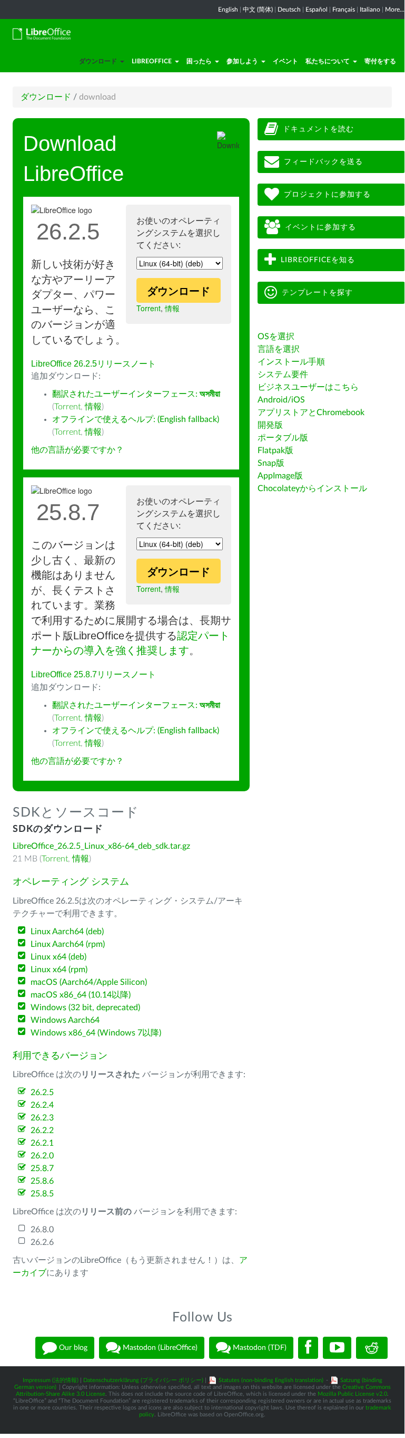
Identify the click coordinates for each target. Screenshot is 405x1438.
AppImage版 (280, 476)
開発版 (270, 425)
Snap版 (271, 463)
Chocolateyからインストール (312, 488)
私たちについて (327, 61)
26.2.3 (42, 1118)
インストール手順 (291, 362)
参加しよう (242, 61)
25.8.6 (42, 1181)
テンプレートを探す (317, 292)
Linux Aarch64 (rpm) (68, 944)
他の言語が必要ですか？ (77, 450)
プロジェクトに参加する (327, 194)
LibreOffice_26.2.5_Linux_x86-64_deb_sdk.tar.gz (101, 846)
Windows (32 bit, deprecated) (85, 1007)
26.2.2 (42, 1130)
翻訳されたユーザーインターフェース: (136, 394)
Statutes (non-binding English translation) (271, 1380)
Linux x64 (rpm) (59, 969)
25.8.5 (42, 1194)
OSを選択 (276, 336)
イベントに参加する (320, 227)
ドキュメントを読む (318, 129)
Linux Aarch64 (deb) (67, 931)
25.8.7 (42, 1168)
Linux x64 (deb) (58, 957)
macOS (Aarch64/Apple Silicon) (89, 982)
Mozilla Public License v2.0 (352, 1394)
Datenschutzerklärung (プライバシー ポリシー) (143, 1380)
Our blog (72, 1347)
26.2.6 (42, 1242)
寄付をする (380, 61)
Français (343, 9)
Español (316, 9)
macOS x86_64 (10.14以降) (81, 995)
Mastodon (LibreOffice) (159, 1347)
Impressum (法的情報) (50, 1380)
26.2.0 (42, 1156)
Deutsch (289, 9)
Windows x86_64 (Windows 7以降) (96, 1033)
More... (394, 9)
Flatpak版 (275, 450)
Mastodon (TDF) (259, 1347)
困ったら (199, 61)
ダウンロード (98, 61)
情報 (172, 308)
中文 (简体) (258, 9)
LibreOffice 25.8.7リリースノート (93, 674)
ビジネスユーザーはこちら (308, 387)
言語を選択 (279, 349)
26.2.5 (42, 1092)
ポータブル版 (283, 438)
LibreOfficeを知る (318, 260)
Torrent (148, 308)
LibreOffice (152, 61)
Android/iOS (281, 400)
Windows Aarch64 (65, 1020)
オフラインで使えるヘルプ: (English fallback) (135, 419)
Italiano (370, 9)
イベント (285, 61)
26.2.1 (42, 1143)
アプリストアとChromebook (311, 412)
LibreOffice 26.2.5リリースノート (93, 363)
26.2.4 (42, 1105)
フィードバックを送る (323, 162)
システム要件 (283, 374)
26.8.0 (42, 1229)
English (228, 9)
